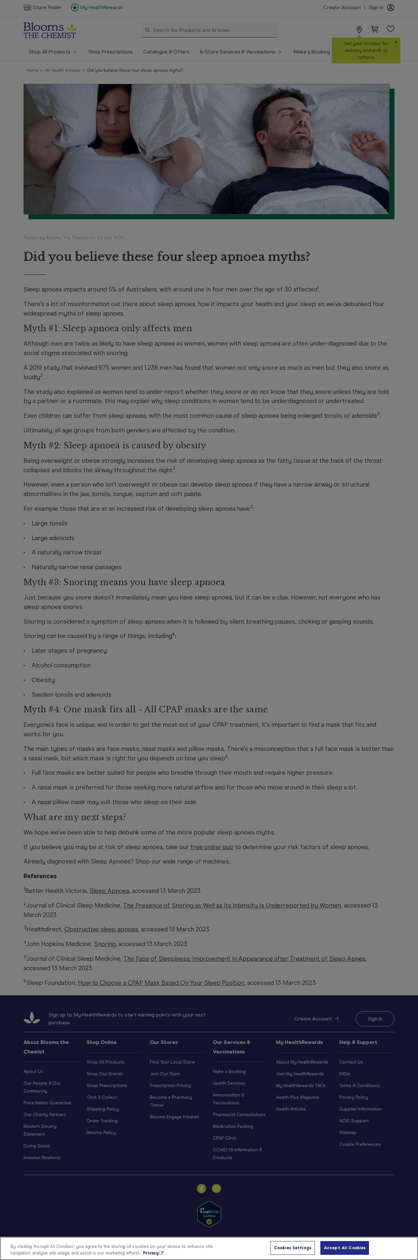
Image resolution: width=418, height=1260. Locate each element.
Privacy (151, 1253)
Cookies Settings (292, 1247)
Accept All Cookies (344, 1247)
